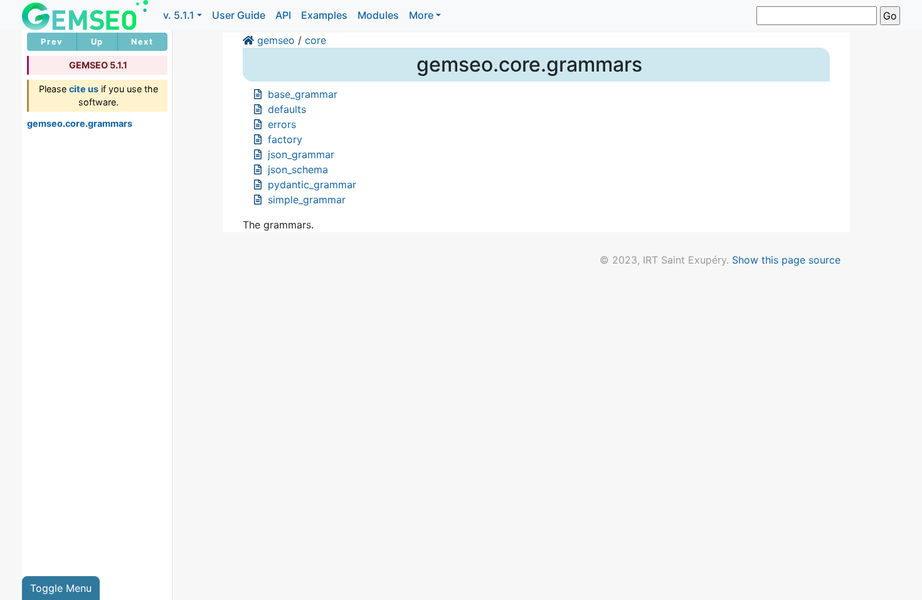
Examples (324, 15)
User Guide (238, 15)
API (283, 15)
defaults (287, 109)
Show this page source (786, 260)
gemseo (276, 40)
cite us (83, 88)
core (315, 40)
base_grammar (302, 94)
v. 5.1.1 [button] (178, 15)
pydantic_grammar (312, 184)
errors (282, 124)
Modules (378, 15)
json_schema (298, 169)
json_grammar (301, 154)
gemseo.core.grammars (79, 123)
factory (285, 139)
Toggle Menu (61, 588)
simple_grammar (307, 199)
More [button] (421, 15)
